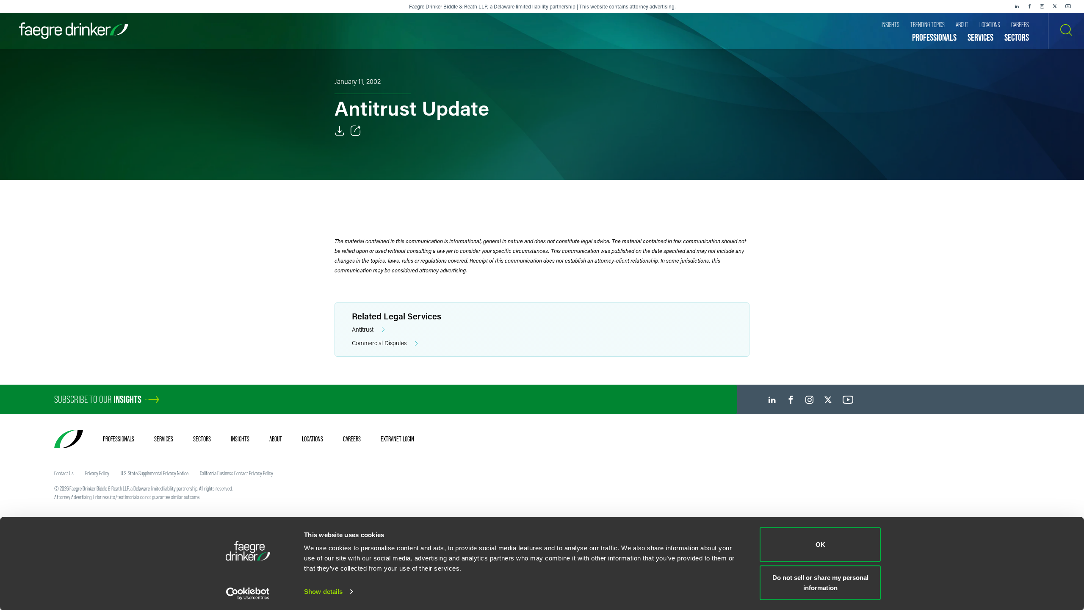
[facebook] (1029, 6)
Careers (352, 439)
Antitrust (362, 329)
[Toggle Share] (356, 130)
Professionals (118, 439)
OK (820, 544)
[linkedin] (1017, 6)
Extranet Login (397, 439)
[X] (1055, 6)
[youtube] (1068, 6)
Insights (240, 439)
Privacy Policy (97, 473)
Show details (323, 591)
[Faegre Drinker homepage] (73, 30)
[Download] (340, 130)
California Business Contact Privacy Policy (236, 473)
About (275, 439)
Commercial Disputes (379, 343)
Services (163, 439)
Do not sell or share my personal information (820, 582)
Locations (312, 439)
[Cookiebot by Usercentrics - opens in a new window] (248, 593)
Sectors (202, 439)
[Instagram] (1042, 6)
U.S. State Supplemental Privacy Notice (154, 473)
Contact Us (64, 473)
